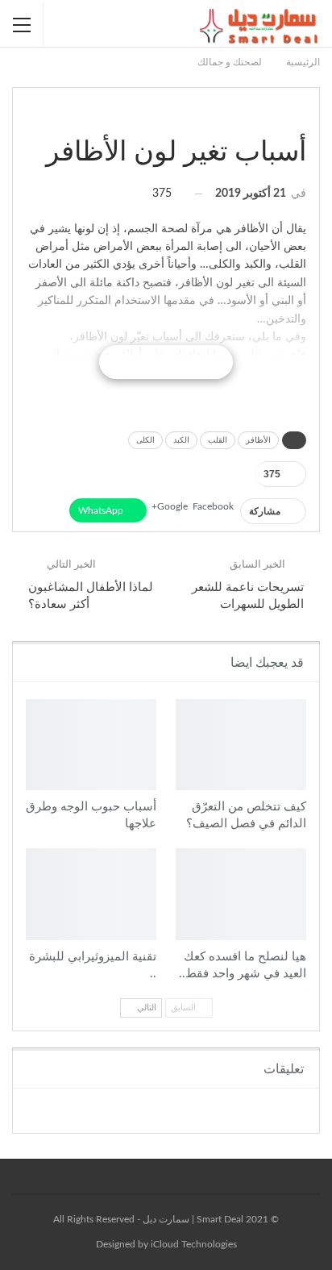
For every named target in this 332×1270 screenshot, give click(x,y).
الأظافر (258, 440)
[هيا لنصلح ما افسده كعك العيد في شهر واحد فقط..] (241, 893)
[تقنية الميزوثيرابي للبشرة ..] (91, 893)
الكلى (145, 440)
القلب (217, 440)
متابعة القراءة (165, 362)
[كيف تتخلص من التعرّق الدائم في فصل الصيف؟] (241, 744)
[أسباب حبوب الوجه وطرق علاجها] (91, 744)
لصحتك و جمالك (300, 118)
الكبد (181, 440)
